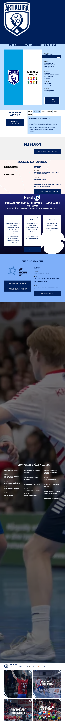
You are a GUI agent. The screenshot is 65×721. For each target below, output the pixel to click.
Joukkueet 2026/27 (33, 73)
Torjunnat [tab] (49, 111)
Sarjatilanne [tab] (37, 111)
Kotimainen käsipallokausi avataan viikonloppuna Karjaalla (51, 76)
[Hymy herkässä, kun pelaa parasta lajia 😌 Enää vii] (18, 684)
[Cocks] (31, 78)
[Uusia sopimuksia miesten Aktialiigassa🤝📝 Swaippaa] (47, 684)
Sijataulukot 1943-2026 (11, 471)
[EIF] (36, 78)
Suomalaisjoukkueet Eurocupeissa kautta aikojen (50, 472)
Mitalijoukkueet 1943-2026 (32, 490)
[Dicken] (33, 78)
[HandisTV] (32, 197)
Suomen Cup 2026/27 (40, 179)
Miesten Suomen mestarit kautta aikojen (12, 494)
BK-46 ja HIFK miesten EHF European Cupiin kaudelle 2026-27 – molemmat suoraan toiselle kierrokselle (46, 280)
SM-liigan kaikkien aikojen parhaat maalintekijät (52, 492)
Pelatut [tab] (30, 111)
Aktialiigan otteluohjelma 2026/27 (51, 84)
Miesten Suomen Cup (50, 479)
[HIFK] (31, 82)
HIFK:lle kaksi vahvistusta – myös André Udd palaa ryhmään (50, 66)
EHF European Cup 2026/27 (42, 273)
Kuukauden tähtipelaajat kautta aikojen (11, 476)
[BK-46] (28, 78)
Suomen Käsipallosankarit (52, 498)
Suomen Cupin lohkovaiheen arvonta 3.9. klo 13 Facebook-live (51, 56)
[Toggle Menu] (58, 42)
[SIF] (33, 82)
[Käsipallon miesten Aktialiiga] (17, 36)
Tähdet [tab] (30, 114)
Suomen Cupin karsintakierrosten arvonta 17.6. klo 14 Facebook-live (47, 185)
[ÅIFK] (36, 82)
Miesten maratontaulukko (12, 488)
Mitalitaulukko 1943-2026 (32, 484)
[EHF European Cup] (17, 270)
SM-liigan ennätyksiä (30, 495)
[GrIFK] (28, 82)
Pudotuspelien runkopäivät (49, 91)
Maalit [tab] (43, 111)
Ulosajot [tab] (55, 111)
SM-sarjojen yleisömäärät (12, 483)
